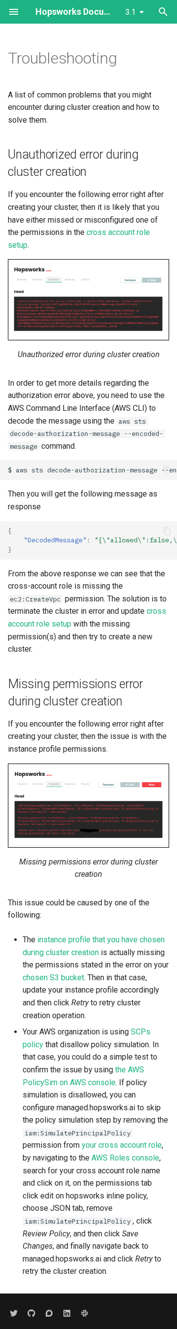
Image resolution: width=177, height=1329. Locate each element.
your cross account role (122, 1145)
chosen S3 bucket (53, 977)
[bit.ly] (84, 1313)
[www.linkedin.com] (67, 1313)
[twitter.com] (14, 1313)
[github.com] (31, 1313)
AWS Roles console (125, 1158)
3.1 (130, 12)
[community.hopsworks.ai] (49, 1313)
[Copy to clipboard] (167, 470)
